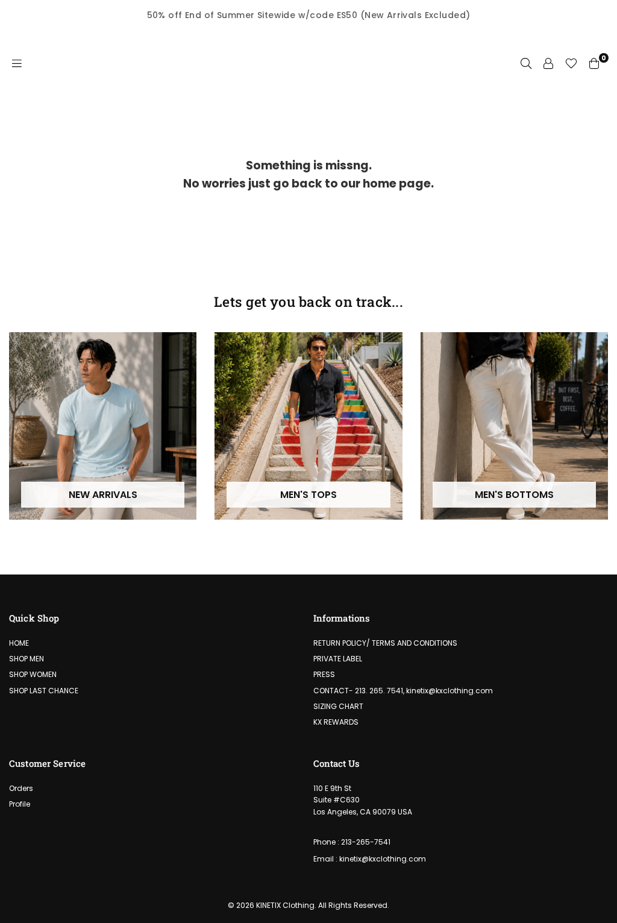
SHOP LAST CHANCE (43, 690)
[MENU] (17, 63)
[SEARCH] (526, 63)
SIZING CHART (338, 706)
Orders (21, 788)
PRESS (324, 674)
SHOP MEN (26, 659)
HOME (19, 643)
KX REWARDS (336, 722)
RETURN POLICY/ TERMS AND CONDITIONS (385, 643)
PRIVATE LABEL (337, 659)
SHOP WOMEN (33, 674)
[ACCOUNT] (548, 63)
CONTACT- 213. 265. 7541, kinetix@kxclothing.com (403, 690)
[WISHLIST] (571, 63)
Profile (19, 804)
